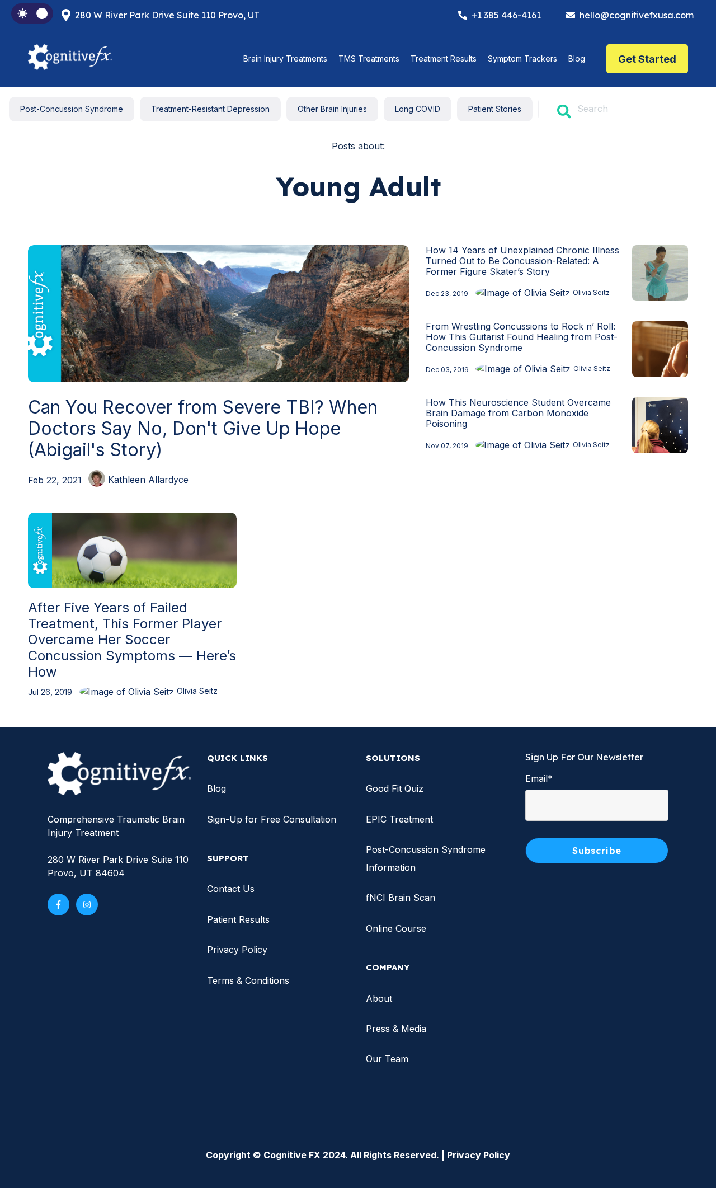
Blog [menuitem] (216, 788)
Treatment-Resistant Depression (210, 109)
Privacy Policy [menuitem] (237, 949)
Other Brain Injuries (332, 109)
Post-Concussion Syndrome (71, 109)
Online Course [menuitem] (396, 928)
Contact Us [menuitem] (231, 888)
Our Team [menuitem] (387, 1058)
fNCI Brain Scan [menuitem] (400, 897)
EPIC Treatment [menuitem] (399, 819)
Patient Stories (494, 109)
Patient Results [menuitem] (238, 919)
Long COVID (417, 109)
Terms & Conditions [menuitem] (248, 980)
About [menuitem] (379, 998)
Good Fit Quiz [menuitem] (394, 788)
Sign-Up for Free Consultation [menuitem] (271, 819)
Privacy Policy (478, 1155)
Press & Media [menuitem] (396, 1028)
